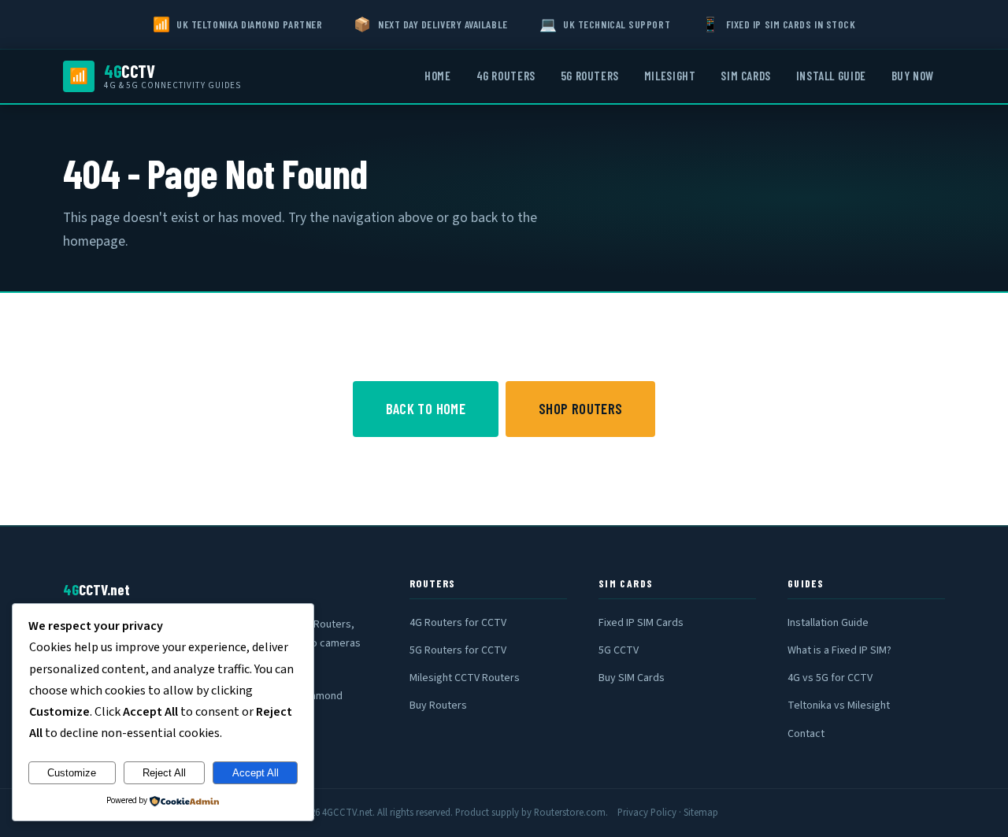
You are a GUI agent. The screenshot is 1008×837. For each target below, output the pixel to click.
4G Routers (506, 76)
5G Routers (590, 76)
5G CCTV (618, 650)
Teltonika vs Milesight (839, 705)
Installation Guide (828, 623)
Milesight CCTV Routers (465, 678)
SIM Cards (745, 76)
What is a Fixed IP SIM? (839, 650)
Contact (806, 734)
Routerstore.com (570, 813)
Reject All (164, 773)
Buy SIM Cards (631, 678)
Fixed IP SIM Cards (641, 623)
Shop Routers (580, 408)
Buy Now (912, 76)
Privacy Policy (646, 813)
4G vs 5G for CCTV (830, 678)
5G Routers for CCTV (458, 650)
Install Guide (831, 76)
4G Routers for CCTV (458, 623)
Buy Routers (438, 705)
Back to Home (425, 408)
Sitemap (701, 813)
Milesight (669, 76)
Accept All (255, 773)
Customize (71, 773)
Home (437, 76)
